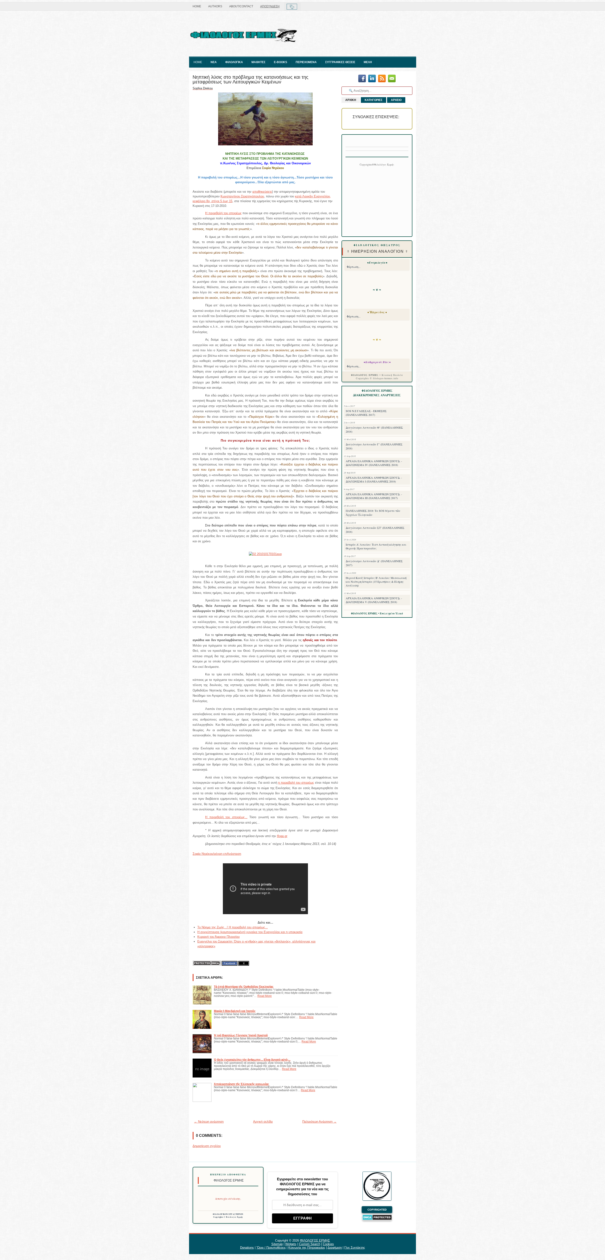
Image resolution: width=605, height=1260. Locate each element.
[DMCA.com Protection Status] (207, 963)
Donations (247, 1247)
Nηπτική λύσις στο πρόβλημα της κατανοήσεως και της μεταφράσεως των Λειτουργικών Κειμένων (250, 79)
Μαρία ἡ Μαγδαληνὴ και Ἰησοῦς (234, 1010)
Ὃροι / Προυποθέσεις (271, 1247)
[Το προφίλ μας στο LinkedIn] (372, 79)
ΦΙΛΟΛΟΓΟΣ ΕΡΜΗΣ (315, 1240)
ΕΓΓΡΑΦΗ (302, 1218)
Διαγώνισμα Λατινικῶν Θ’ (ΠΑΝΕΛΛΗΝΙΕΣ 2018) (374, 429)
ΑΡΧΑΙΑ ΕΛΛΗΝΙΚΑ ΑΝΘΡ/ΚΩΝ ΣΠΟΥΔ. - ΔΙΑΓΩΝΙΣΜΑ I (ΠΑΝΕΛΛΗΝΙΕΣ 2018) (374, 479)
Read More (264, 995)
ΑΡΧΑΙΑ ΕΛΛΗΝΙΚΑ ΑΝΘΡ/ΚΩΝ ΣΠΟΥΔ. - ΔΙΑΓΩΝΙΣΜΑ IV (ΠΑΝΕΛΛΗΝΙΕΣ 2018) (374, 463)
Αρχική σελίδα (263, 1121)
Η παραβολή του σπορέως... (226, 817)
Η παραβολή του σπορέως (223, 213)
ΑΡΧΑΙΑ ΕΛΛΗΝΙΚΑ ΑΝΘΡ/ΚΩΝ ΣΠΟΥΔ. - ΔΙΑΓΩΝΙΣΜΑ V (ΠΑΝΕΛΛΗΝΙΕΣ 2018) (374, 600)
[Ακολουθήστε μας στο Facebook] (362, 79)
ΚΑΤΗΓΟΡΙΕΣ (373, 100)
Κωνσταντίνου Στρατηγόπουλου (242, 196)
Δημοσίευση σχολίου (207, 1146)
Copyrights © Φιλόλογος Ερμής (228, 1217)
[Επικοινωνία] (392, 79)
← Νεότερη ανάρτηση (209, 1121)
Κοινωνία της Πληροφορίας (306, 1247)
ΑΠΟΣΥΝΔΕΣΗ (270, 6)
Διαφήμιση (335, 1247)
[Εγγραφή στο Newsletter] (382, 79)
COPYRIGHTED (377, 1209)
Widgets (290, 1244)
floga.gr (282, 836)
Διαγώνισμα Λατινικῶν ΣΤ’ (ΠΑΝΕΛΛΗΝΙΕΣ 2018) (375, 530)
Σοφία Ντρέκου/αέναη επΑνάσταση (217, 854)
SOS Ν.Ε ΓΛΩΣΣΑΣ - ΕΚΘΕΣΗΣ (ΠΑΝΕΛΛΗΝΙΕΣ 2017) (366, 413)
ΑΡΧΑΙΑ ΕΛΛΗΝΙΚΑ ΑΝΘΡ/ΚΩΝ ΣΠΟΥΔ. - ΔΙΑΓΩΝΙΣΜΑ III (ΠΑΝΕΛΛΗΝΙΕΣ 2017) (374, 496)
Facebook (229, 963)
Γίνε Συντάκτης (354, 1247)
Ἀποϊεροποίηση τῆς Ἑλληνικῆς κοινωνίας (241, 1084)
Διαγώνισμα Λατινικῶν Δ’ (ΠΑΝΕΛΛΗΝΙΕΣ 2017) (374, 563)
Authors (215, 6)
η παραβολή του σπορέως (296, 782)
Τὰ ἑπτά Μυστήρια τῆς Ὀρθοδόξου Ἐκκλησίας (243, 986)
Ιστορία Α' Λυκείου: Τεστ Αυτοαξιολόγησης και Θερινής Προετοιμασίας (376, 546)
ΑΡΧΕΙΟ (396, 100)
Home (197, 6)
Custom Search (309, 1244)
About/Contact (241, 6)
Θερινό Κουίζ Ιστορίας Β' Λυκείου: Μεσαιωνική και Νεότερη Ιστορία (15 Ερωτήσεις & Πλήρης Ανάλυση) (376, 581)
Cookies (328, 1244)
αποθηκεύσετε (262, 191)
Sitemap (277, 1244)
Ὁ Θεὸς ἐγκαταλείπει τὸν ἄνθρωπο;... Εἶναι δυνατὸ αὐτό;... (252, 1059)
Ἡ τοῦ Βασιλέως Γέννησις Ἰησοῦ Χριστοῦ (241, 1035)
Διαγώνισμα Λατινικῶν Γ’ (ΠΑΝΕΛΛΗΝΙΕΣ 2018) (374, 446)
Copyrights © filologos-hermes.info (377, 378)
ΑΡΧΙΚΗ (350, 100)
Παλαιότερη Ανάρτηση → (319, 1121)
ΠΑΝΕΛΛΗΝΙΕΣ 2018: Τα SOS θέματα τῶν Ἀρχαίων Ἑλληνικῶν (373, 513)
